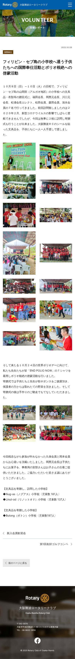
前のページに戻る (17, 563)
